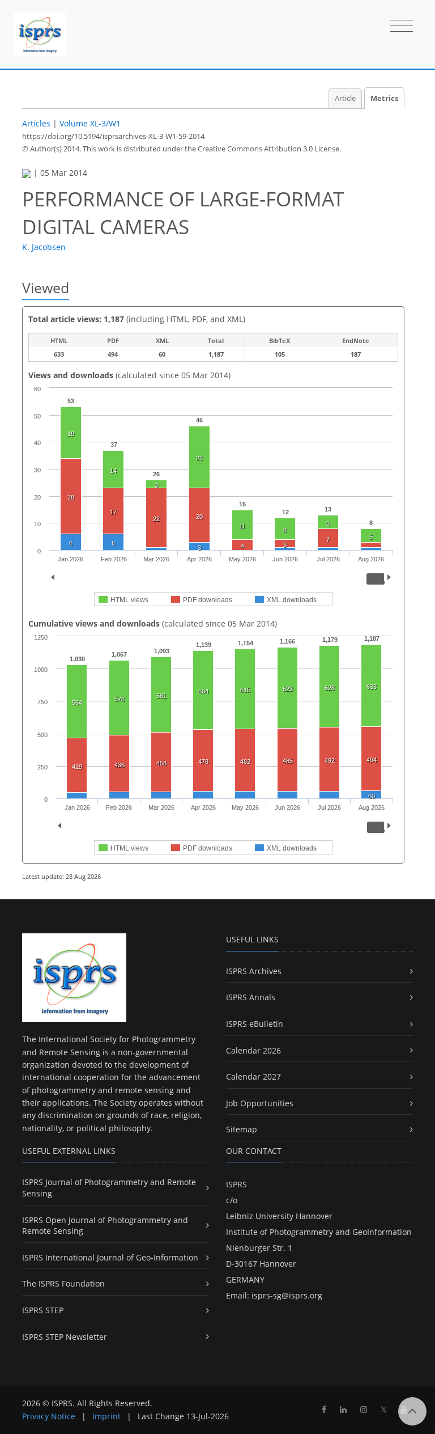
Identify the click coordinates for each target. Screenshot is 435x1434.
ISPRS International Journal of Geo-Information (110, 1257)
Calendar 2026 (253, 1050)
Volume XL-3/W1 (90, 123)
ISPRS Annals (250, 997)
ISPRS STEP (42, 1310)
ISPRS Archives (254, 971)
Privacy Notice (48, 1416)
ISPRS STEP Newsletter (64, 1336)
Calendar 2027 (253, 1076)
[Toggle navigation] (401, 26)
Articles (36, 123)
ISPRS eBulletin (254, 1023)
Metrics (384, 98)
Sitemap (241, 1129)
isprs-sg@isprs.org (286, 1295)
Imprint (106, 1416)
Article (345, 98)
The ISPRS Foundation (63, 1283)
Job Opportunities (259, 1103)
